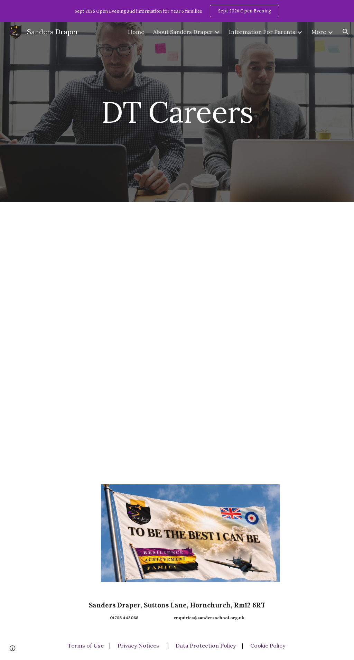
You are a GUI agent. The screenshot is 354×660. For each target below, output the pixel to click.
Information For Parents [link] (262, 31)
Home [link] (136, 31)
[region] (177, 11)
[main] (177, 111)
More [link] (318, 31)
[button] (345, 32)
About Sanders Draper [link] (183, 31)
